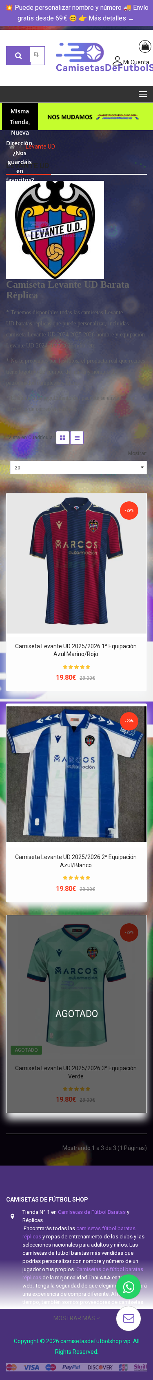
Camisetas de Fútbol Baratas (92, 1212)
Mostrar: (137, 453)
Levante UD (40, 146)
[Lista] (77, 437)
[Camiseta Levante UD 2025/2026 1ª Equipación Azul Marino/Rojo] (76, 563)
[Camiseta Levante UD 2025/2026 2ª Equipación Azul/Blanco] (76, 774)
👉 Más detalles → (106, 18)
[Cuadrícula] (62, 437)
